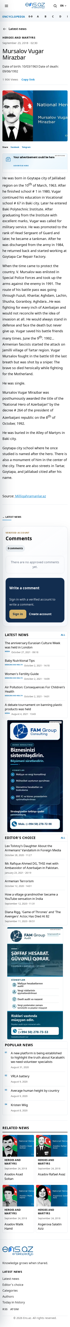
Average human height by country (35, 1090)
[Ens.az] (35, 5)
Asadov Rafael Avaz (51, 1174)
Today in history (13, 1302)
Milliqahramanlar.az (30, 496)
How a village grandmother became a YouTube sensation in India (31, 896)
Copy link (28, 79)
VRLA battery (20, 1076)
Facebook (15, 147)
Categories (10, 1290)
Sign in (18, 614)
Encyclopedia (13, 16)
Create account (40, 614)
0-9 (30, 16)
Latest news (10, 1279)
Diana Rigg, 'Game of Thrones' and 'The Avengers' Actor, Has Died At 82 (33, 914)
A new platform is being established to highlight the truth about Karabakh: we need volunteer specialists (38, 1057)
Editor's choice (12, 1285)
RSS (5, 1309)
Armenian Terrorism (19, 881)
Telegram (26, 147)
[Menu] (6, 6)
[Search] (55, 6)
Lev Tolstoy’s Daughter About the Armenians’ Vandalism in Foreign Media (33, 848)
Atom (14, 1309)
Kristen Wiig (19, 1105)
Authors (8, 1296)
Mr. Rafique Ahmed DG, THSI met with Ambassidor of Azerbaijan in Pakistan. (32, 865)
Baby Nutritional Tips (20, 660)
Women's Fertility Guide (22, 674)
